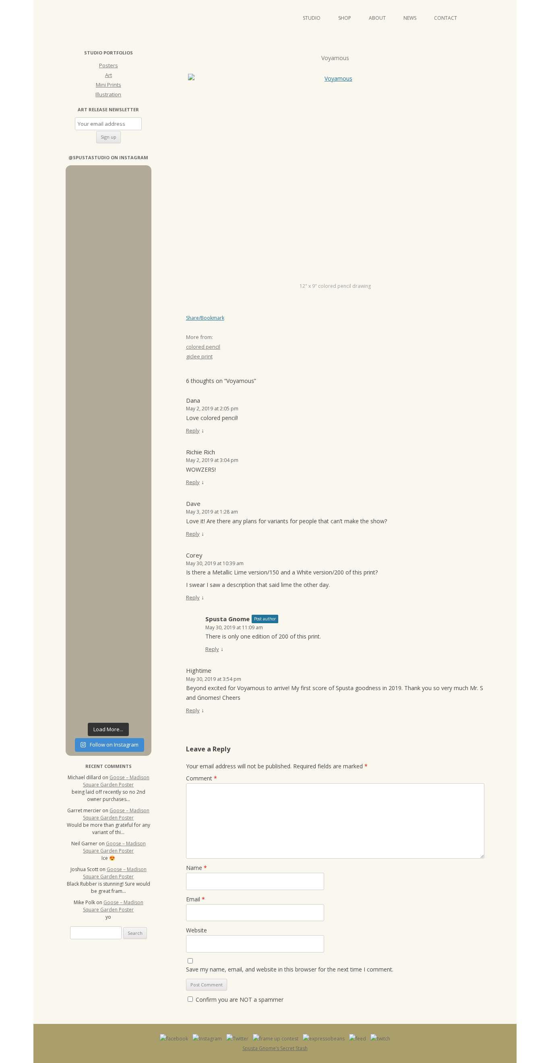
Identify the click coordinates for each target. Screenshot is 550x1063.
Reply (193, 430)
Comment (201, 778)
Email (195, 899)
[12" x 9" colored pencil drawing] (335, 178)
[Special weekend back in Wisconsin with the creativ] (86, 407)
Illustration (108, 94)
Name (196, 868)
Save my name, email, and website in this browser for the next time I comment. (289, 969)
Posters (108, 65)
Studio (311, 18)
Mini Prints (108, 84)
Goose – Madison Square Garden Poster (116, 781)
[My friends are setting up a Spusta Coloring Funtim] (130, 218)
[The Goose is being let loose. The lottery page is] (130, 682)
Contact (445, 18)
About (377, 18)
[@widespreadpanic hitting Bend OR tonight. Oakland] (86, 682)
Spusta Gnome (227, 619)
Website (196, 930)
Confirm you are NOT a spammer (238, 999)
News (409, 18)
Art (108, 75)
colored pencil (203, 346)
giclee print (199, 356)
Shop (344, 18)
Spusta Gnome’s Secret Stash (275, 1048)
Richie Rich (200, 452)
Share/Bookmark (205, 318)
